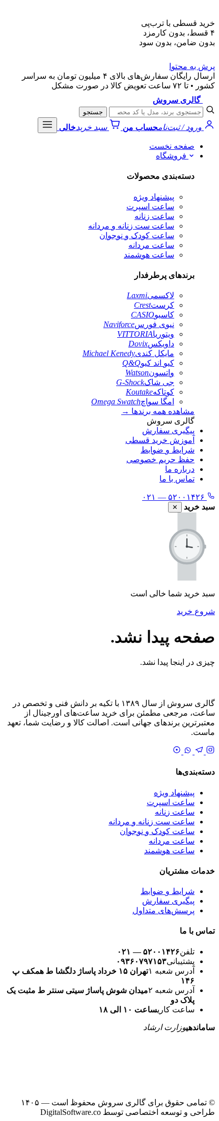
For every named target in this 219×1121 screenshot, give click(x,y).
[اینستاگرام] (209, 751)
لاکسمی (150, 295)
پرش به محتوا (192, 66)
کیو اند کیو (148, 363)
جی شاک (145, 382)
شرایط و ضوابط (168, 449)
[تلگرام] (198, 751)
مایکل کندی (128, 353)
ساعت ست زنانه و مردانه (131, 225)
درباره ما (180, 469)
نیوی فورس (138, 324)
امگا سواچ (132, 401)
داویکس (151, 343)
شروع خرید (196, 611)
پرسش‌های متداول (163, 910)
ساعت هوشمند (149, 254)
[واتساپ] (187, 751)
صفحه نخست (172, 146)
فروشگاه (172, 155)
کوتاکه (150, 392)
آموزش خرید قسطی (160, 440)
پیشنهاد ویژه (153, 197)
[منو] (47, 125)
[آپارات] (176, 751)
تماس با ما (177, 478)
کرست (154, 305)
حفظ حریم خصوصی (160, 459)
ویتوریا (145, 334)
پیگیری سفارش (168, 430)
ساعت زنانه (154, 216)
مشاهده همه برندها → (158, 411)
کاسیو (152, 314)
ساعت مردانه (151, 245)
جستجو (93, 112)
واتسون (149, 372)
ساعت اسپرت (150, 206)
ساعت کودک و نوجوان (136, 235)
